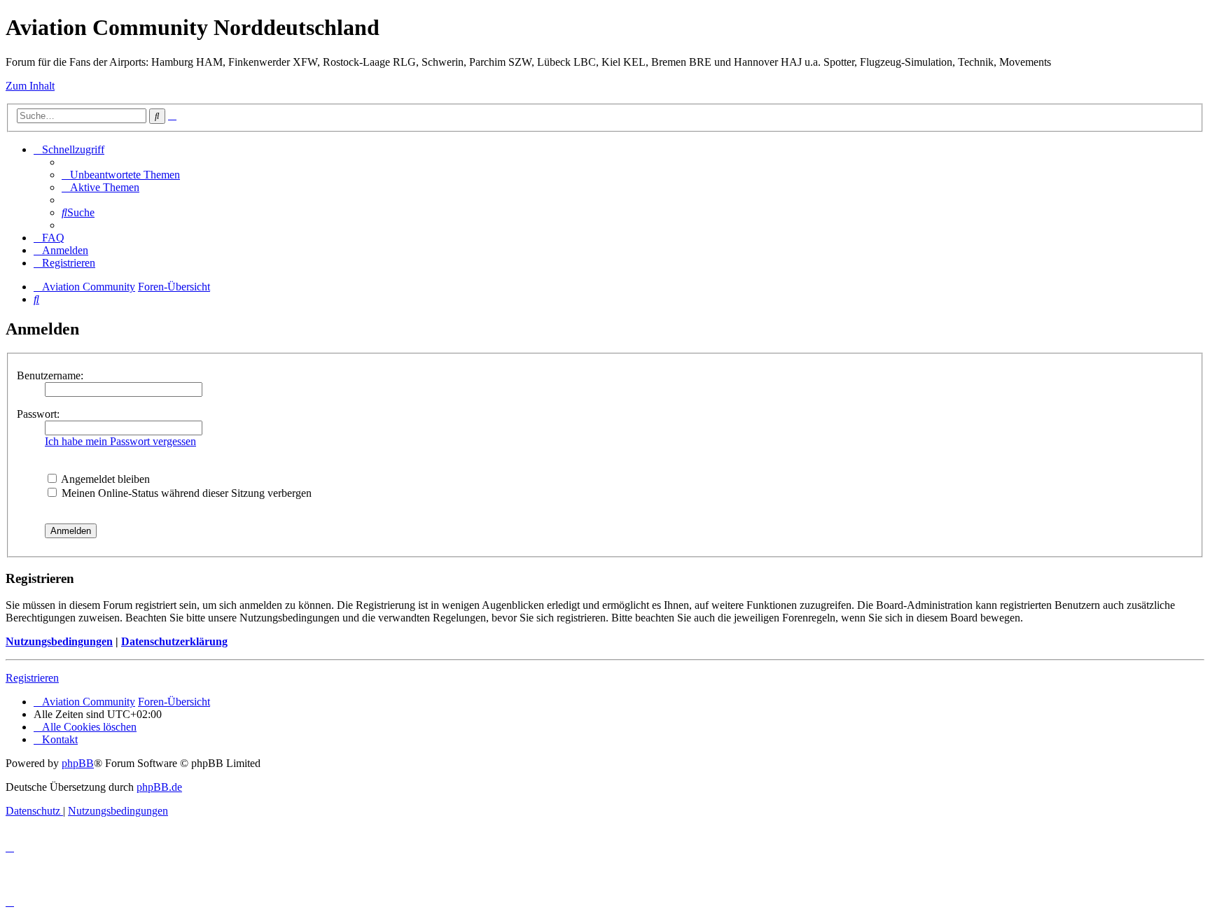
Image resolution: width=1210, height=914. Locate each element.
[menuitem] (121, 175)
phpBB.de (159, 787)
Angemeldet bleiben (104, 479)
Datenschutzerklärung (174, 641)
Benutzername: (50, 375)
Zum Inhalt (30, 86)
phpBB (78, 763)
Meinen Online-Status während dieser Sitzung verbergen (185, 493)
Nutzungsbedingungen (59, 641)
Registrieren (32, 678)
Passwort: (38, 414)
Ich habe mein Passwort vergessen (120, 441)
